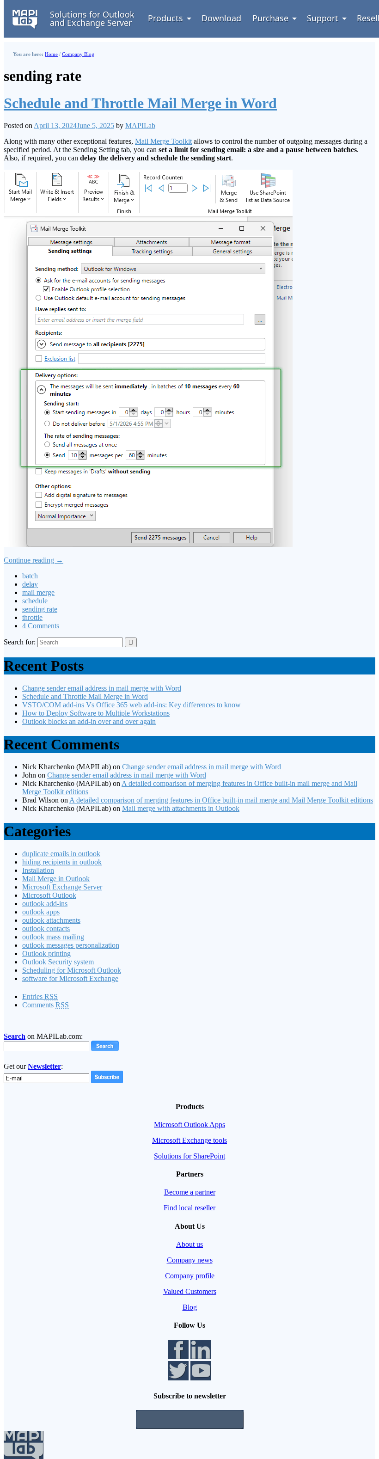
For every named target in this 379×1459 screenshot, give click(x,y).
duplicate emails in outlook (61, 854)
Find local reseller (189, 1208)
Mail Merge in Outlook (56, 879)
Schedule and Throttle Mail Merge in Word (140, 103)
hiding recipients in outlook (62, 862)
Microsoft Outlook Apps (189, 1124)
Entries (40, 996)
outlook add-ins (44, 903)
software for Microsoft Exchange (70, 978)
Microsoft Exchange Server (62, 887)
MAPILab (140, 125)
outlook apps (41, 912)
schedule (35, 601)
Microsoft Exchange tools (189, 1140)
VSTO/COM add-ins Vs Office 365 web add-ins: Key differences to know (131, 705)
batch (30, 576)
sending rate (39, 609)
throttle (32, 617)
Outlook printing (46, 953)
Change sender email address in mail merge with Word (101, 688)
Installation (38, 870)
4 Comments (40, 626)
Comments (45, 1005)
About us (189, 1244)
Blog (190, 1307)
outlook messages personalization (70, 945)
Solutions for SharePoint (189, 1156)
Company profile (189, 1276)
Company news (190, 1260)
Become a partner (189, 1192)
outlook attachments (51, 920)
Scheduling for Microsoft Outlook (71, 970)
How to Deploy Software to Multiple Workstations (96, 713)
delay (30, 584)
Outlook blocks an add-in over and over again (89, 721)
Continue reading (33, 560)
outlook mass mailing (53, 937)
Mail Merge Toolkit (163, 141)
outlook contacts (46, 928)
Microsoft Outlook (49, 895)
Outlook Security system (58, 962)
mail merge (38, 592)
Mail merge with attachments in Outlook (180, 808)
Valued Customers (189, 1291)
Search (14, 1036)
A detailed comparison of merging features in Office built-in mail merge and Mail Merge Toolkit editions (221, 800)
